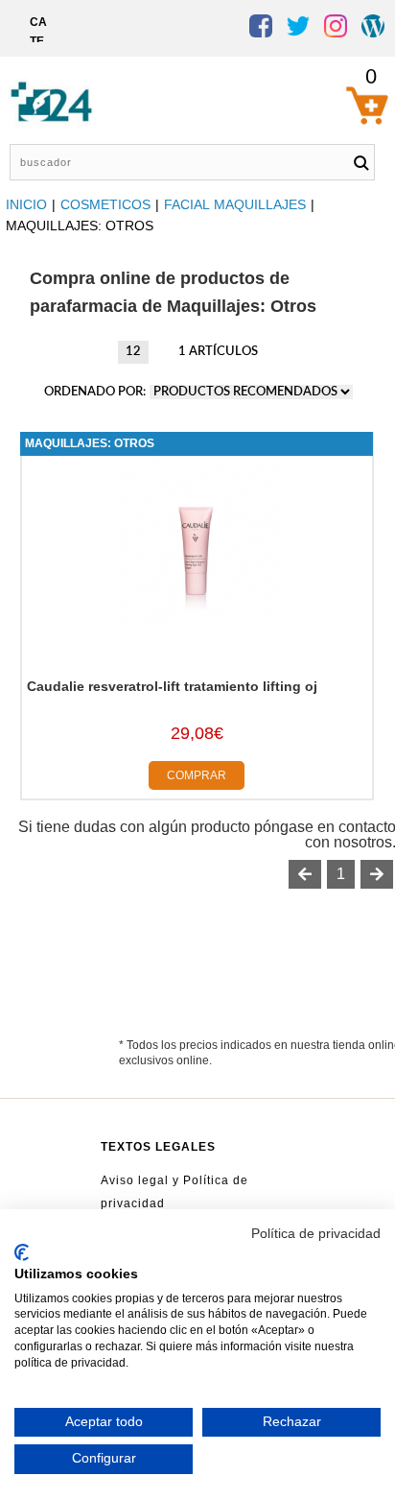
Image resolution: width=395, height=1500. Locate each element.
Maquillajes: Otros (89, 443)
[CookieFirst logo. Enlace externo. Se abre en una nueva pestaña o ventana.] (21, 1252)
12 (133, 351)
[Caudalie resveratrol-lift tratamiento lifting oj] (197, 620)
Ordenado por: (96, 392)
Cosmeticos (105, 204)
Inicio (26, 204)
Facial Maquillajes (235, 204)
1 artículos (218, 351)
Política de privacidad (316, 1233)
